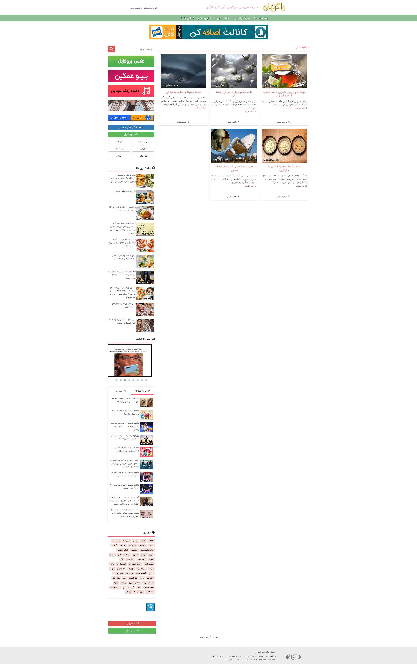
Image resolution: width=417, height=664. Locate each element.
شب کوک (129, 573)
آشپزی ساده (141, 573)
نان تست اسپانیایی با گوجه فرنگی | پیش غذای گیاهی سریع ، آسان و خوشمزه (122, 243)
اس (138, 587)
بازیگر (135, 540)
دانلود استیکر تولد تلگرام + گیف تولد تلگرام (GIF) (125, 412)
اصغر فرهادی (148, 587)
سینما (151, 545)
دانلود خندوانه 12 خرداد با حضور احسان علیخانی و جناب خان (125, 474)
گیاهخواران (118, 573)
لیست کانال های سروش (131, 127)
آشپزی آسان (148, 564)
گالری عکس (204, 18)
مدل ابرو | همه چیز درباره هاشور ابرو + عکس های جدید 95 (125, 400)
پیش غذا (116, 578)
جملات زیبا (222, 18)
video (150, 540)
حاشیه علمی (301, 47)
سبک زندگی (242, 18)
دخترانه (150, 578)
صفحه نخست (260, 18)
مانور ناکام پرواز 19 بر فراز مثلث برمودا (234, 94)
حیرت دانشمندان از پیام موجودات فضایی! (234, 169)
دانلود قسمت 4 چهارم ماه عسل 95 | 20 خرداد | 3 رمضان (124, 486)
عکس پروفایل (131, 134)
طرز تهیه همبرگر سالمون (125, 191)
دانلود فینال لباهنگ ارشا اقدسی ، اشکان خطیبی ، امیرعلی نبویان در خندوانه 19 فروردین (124, 463)
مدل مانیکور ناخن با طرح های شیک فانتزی (124, 305)
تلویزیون (142, 545)
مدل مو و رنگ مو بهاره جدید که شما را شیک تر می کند (122, 321)
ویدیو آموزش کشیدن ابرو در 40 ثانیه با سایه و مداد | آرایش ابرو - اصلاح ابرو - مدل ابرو (124, 513)
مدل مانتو (119, 149)
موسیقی (134, 550)
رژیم (116, 582)
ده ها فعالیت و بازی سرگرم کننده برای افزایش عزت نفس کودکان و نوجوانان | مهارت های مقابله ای (123, 228)
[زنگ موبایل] (131, 91)
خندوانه (126, 540)
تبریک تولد (143, 141)
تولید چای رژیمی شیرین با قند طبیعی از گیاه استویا (284, 94)
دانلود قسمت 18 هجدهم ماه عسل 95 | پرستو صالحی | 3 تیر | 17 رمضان (124, 426)
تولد (112, 568)
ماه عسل (130, 559)
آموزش (114, 545)
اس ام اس (141, 568)
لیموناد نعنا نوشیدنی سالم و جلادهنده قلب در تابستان (124, 257)
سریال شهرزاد (134, 564)
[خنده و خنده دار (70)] (131, 360)
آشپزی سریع (148, 582)
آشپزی (119, 156)
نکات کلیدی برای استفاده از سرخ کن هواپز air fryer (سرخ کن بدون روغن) (122, 275)
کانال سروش (132, 624)
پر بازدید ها (141, 391)
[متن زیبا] (131, 76)
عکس (135, 554)
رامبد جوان (141, 559)
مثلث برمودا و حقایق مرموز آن (183, 92)
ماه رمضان (121, 568)
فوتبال (128, 592)
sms (142, 578)
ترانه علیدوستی (147, 550)
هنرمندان (149, 592)
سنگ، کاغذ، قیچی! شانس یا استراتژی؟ (284, 169)
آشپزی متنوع (128, 587)
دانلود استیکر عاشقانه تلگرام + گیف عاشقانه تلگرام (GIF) (126, 449)
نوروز (151, 559)
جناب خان (116, 540)
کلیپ (143, 540)
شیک (151, 568)
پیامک (123, 582)
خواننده (132, 545)
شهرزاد (131, 568)
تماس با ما (187, 18)
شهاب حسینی (123, 550)
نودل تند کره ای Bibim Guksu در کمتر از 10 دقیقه (122, 208)
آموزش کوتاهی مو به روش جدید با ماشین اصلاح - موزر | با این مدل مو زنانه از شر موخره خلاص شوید (124, 501)
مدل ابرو (143, 149)
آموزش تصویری (147, 554)
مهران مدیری (115, 587)
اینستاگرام (121, 564)
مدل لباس (143, 156)
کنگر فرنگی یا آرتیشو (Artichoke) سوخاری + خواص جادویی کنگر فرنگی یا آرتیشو (123, 178)
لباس (112, 564)
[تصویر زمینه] (131, 105)
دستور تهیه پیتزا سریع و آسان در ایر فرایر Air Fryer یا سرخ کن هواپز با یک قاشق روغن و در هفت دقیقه (122, 292)
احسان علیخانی (124, 554)
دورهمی (123, 545)
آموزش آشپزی (134, 582)
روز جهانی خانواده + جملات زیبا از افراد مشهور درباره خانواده (125, 437)
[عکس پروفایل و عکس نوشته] (131, 61)
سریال (112, 554)
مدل (121, 559)
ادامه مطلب (301, 108)
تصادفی (119, 391)
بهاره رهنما (138, 592)
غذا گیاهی (133, 578)
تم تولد (119, 141)
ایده (124, 578)
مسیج (151, 573)
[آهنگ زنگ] (131, 118)
